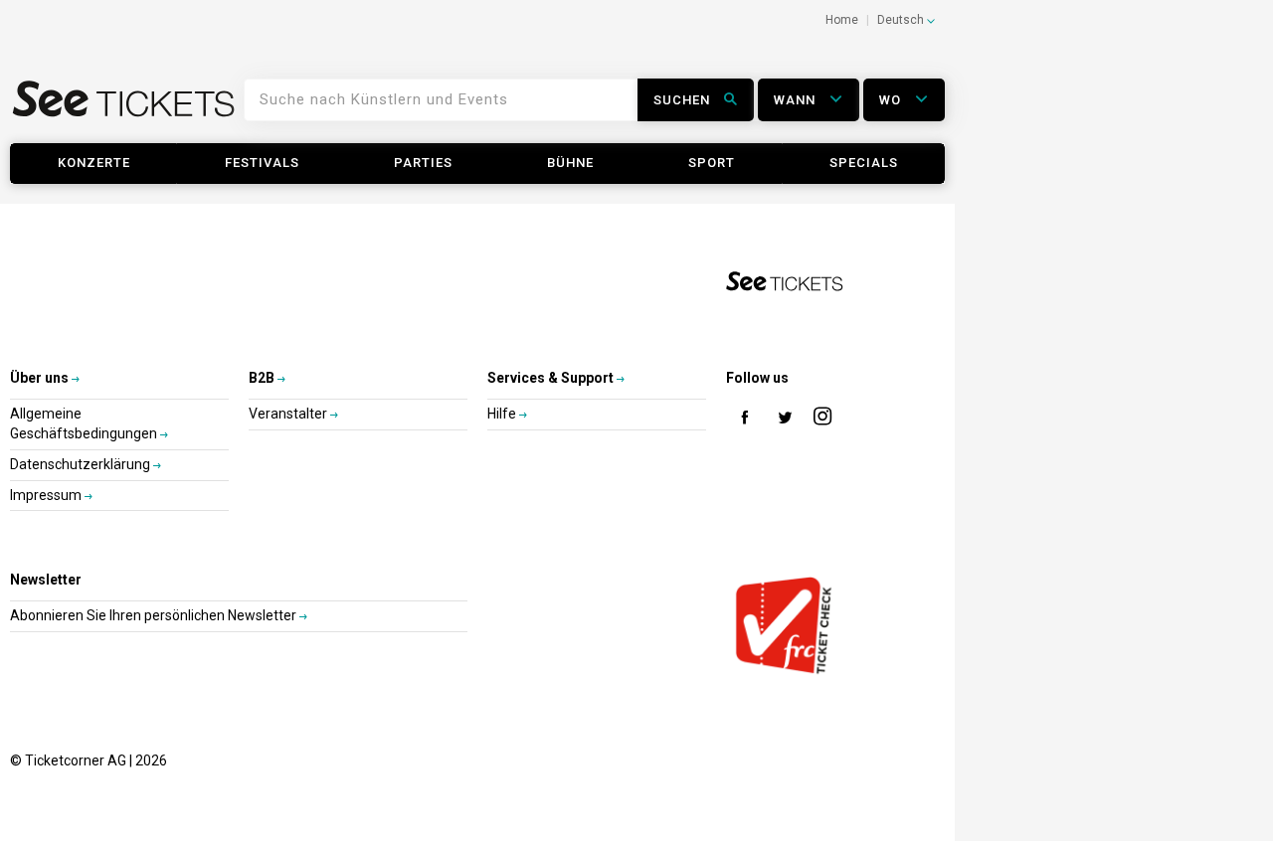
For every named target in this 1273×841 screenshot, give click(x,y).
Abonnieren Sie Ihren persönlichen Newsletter (154, 615)
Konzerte (94, 162)
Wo (892, 99)
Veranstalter (289, 413)
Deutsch (902, 20)
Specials (863, 162)
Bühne (570, 162)
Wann (796, 99)
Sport (711, 162)
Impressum (47, 495)
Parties (423, 162)
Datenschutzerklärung (81, 464)
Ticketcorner (124, 106)
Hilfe (503, 413)
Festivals (262, 162)
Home (841, 20)
